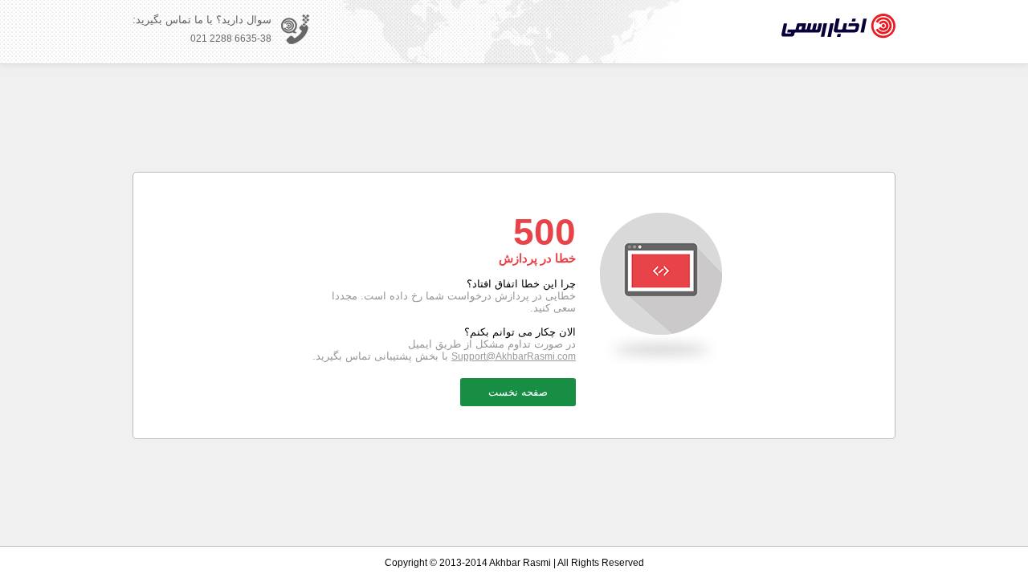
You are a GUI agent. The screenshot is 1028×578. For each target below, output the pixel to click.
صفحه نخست (518, 392)
